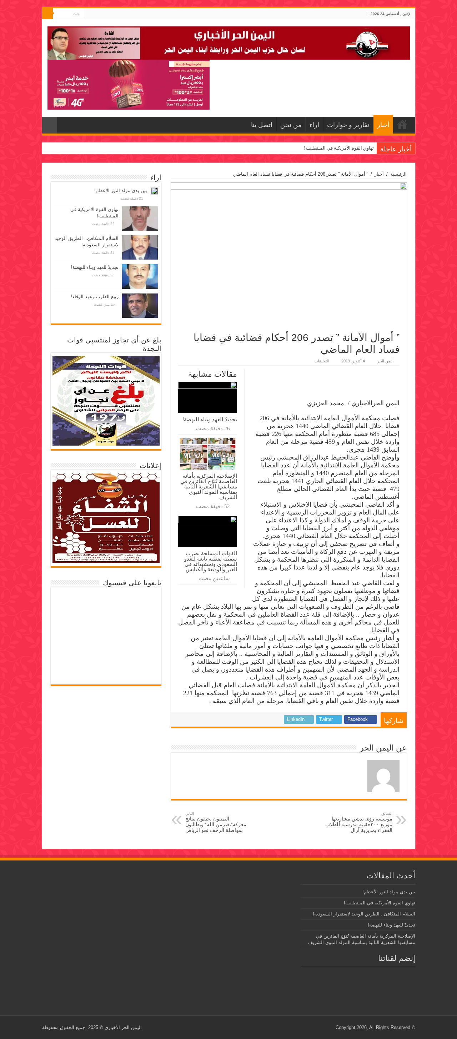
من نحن (291, 125)
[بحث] (47, 13)
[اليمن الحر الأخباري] (228, 41)
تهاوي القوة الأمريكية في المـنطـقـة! (339, 148)
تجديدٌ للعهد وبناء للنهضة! (209, 419)
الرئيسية (398, 174)
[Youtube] (90, 14)
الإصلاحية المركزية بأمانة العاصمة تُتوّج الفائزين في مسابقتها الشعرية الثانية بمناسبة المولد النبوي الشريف (208, 486)
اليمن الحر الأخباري (123, 1027)
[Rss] (103, 14)
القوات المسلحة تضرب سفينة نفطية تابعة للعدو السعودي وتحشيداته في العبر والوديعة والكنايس (210, 561)
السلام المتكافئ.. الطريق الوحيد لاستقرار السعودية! (364, 914)
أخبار (383, 125)
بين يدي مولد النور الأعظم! (120, 190)
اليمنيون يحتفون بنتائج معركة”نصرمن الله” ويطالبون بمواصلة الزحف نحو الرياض (215, 822)
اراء (314, 125)
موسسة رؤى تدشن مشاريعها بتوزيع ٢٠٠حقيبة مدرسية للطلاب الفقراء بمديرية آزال (358, 822)
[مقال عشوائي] (49, 125)
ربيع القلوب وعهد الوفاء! (95, 296)
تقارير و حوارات (348, 125)
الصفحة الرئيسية (402, 124)
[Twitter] (97, 14)
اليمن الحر (385, 361)
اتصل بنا (261, 125)
